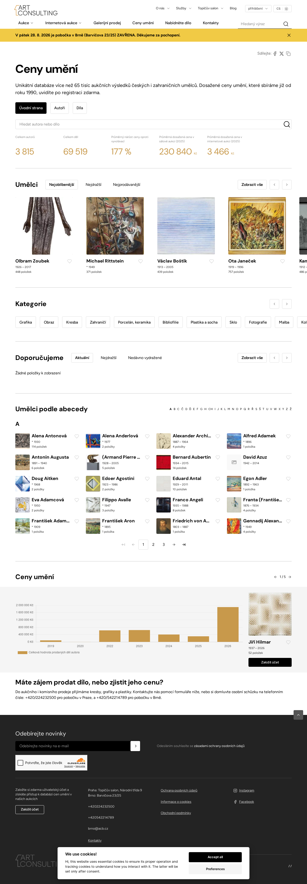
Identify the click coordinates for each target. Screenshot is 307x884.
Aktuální (82, 357)
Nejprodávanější (126, 184)
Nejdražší (93, 184)
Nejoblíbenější (61, 184)
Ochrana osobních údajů (179, 790)
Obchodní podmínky (176, 813)
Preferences (215, 869)
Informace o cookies (176, 802)
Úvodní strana (31, 108)
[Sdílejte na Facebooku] (274, 53)
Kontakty (94, 840)
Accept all (215, 857)
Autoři (59, 108)
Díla (80, 108)
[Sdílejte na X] (281, 53)
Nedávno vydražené (145, 357)
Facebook (246, 802)
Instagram (246, 790)
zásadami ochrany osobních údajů (219, 746)
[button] (298, 715)
